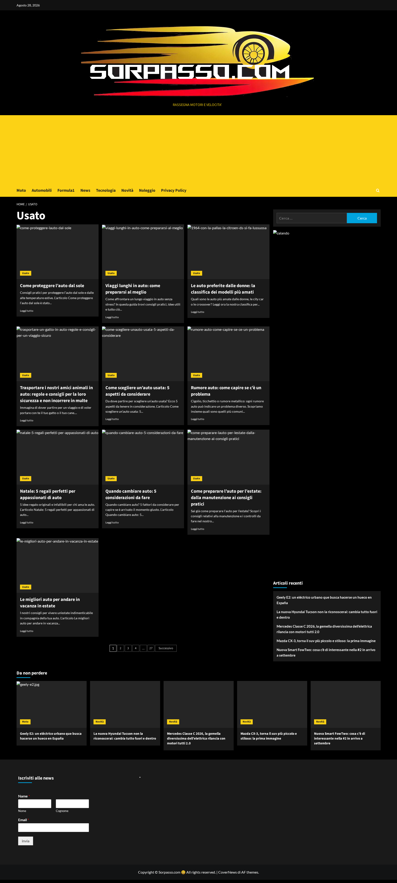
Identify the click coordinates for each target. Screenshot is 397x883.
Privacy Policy (173, 190)
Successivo (166, 648)
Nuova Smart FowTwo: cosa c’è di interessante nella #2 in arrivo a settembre (326, 652)
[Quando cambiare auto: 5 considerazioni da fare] (143, 457)
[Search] (378, 190)
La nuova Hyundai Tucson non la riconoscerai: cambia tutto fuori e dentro (327, 614)
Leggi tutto (26, 310)
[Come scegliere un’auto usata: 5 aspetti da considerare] (143, 353)
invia (25, 841)
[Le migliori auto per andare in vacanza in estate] (58, 565)
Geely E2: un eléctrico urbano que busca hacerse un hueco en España (324, 600)
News (85, 190)
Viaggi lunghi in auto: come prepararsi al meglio (132, 289)
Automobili (42, 190)
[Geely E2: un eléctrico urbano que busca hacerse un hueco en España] (52, 704)
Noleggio (147, 190)
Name (24, 796)
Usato (25, 273)
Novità (127, 190)
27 (151, 648)
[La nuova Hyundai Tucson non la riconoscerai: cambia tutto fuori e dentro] (125, 704)
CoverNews (227, 872)
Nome (22, 811)
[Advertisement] (198, 149)
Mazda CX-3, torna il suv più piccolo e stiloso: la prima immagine (326, 641)
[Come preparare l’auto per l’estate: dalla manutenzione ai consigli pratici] (228, 457)
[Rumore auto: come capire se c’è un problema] (228, 353)
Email (23, 819)
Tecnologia (106, 190)
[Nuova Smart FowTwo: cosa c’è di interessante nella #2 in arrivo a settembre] (346, 704)
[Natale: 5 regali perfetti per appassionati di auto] (58, 457)
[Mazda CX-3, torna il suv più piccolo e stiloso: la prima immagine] (272, 704)
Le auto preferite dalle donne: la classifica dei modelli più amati (223, 289)
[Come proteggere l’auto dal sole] (58, 251)
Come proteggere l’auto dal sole (52, 286)
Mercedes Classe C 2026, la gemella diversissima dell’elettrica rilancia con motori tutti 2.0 (324, 629)
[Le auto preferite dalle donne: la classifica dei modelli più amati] (228, 251)
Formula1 (66, 190)
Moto (21, 190)
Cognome (62, 811)
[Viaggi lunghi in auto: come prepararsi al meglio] (143, 251)
